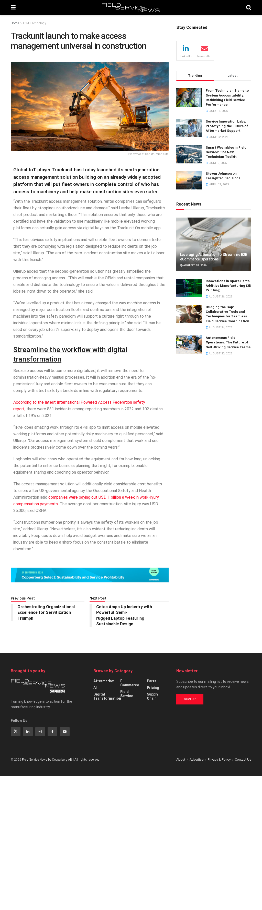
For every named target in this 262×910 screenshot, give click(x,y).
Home (15, 23)
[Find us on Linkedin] (28, 731)
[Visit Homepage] (131, 8)
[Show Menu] (13, 7)
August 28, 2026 (194, 265)
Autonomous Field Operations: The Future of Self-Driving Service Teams (228, 342)
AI (95, 688)
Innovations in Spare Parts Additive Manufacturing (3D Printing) (228, 285)
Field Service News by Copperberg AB (47, 759)
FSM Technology (34, 23)
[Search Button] (248, 7)
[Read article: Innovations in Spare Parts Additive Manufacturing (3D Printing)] (189, 288)
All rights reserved (87, 759)
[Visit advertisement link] (90, 575)
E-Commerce (129, 683)
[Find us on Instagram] (40, 731)
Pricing (153, 688)
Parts (151, 681)
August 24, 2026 (220, 327)
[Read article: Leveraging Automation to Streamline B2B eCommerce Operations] (213, 244)
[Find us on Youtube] (65, 731)
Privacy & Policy (219, 759)
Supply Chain (152, 696)
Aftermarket (104, 681)
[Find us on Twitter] (15, 731)
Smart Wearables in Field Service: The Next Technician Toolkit (226, 152)
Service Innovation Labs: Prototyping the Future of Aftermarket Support (227, 126)
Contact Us (243, 759)
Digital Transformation (107, 696)
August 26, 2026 (220, 296)
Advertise (196, 759)
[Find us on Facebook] (52, 731)
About (180, 759)
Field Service (126, 694)
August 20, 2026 (220, 353)
